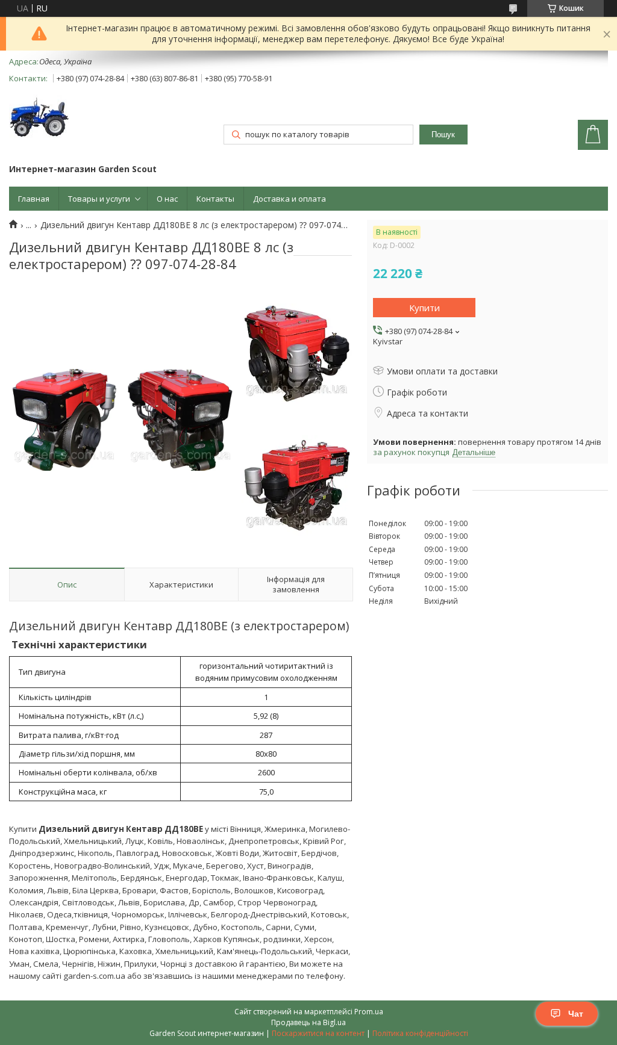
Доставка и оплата (289, 198)
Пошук (443, 134)
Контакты (215, 198)
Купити (424, 308)
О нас (167, 198)
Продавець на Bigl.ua (308, 1022)
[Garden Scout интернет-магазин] (39, 118)
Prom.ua (368, 1011)
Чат (575, 1014)
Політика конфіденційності (420, 1033)
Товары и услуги (99, 198)
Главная (33, 198)
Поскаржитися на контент (318, 1033)
